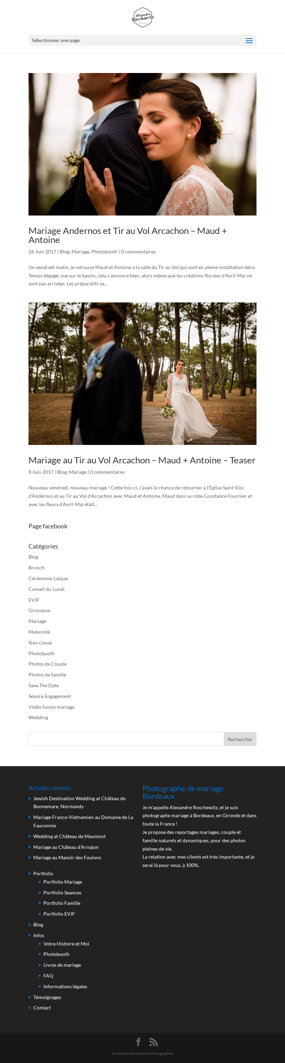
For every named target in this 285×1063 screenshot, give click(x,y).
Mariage (80, 251)
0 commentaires (138, 251)
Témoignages (47, 997)
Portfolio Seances (62, 892)
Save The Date (43, 685)
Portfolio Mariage (62, 882)
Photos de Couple (47, 664)
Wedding (38, 717)
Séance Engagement (49, 696)
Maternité (39, 632)
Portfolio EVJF (59, 914)
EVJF (33, 600)
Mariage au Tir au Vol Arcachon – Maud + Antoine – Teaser (141, 459)
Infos (38, 935)
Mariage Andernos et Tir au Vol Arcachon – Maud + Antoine (127, 235)
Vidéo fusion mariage (51, 707)
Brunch (36, 567)
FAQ (48, 976)
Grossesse (39, 610)
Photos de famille (47, 674)
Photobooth (104, 251)
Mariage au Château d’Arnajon (66, 847)
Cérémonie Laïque (48, 578)
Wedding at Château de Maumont (69, 836)
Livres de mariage (62, 965)
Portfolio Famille (61, 903)
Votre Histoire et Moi (66, 944)
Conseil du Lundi (46, 589)
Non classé (40, 643)
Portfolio (43, 873)
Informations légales (65, 986)
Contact (42, 1008)
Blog (65, 251)
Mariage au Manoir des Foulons (67, 857)
